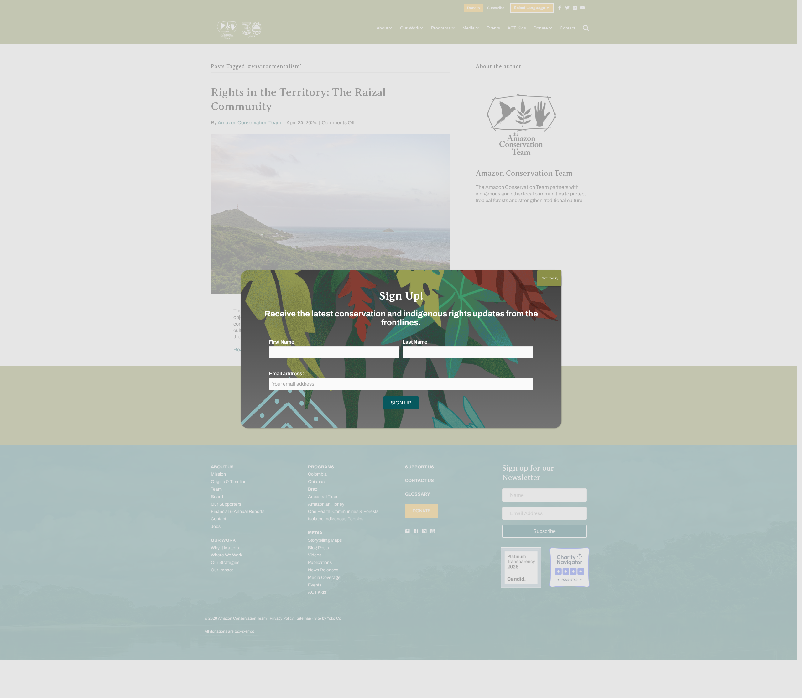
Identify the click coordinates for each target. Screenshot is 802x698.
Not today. (549, 278)
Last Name (415, 342)
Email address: (286, 373)
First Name (281, 342)
